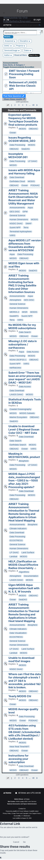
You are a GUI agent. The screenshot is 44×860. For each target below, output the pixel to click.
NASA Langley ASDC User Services (26, 801)
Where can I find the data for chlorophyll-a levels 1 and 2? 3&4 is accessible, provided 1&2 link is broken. (24, 680)
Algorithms (24, 572)
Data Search (25, 332)
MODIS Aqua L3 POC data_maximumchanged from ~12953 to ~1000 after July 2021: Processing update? (24, 480)
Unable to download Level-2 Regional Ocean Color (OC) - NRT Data (23, 429)
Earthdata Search (18, 445)
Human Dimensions (19, 219)
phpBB (15, 811)
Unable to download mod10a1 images (21, 659)
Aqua (30, 207)
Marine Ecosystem (18, 417)
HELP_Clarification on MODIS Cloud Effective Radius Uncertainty (23, 565)
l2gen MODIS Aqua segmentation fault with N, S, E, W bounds (23, 588)
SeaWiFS (14, 316)
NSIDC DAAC (16, 223)
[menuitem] (16, 793)
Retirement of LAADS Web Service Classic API (23, 86)
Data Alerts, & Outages (13, 65)
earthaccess (15, 368)
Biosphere (24, 461)
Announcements (17, 207)
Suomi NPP (15, 227)
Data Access (33, 352)
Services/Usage (11, 50)
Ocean (13, 132)
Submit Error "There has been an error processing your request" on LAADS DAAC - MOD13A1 (24, 377)
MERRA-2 (14, 312)
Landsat (13, 556)
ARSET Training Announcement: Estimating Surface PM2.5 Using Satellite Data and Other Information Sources (22, 284)
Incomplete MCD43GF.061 (18, 155)
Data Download (17, 177)
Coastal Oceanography (20, 409)
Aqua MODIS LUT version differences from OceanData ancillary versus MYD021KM (24, 245)
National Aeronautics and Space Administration (22, 804)
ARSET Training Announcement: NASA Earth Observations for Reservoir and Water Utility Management (23, 197)
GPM (25, 211)
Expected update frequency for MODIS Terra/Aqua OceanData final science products (23, 119)
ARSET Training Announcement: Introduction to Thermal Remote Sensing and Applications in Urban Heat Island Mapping (23, 512)
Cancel (16, 842)
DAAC (7, 46)
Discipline (24, 41)
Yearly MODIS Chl (19, 696)
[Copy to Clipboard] (1, 858)
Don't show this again (11, 33)
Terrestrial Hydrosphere (21, 231)
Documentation (31, 576)
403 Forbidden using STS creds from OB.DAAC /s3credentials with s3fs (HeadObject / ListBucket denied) (24, 732)
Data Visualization (18, 633)
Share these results (13, 99)
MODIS (22, 129)
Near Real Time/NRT (19, 746)
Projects (19, 46)
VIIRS (12, 235)
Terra (25, 227)
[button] (8, 105)
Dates (26, 50)
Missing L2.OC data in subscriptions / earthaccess (22, 344)
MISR (24, 312)
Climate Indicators (18, 528)
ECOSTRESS (16, 540)
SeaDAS (25, 149)
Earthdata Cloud (17, 181)
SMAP (29, 223)
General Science (17, 215)
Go (24, 842)
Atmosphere (15, 300)
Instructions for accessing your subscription (18, 759)
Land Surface (28, 552)
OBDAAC (33, 129)
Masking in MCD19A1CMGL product (24, 455)
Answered (9, 41)
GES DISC (15, 211)
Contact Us (22, 808)
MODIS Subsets (27, 413)
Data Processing (17, 145)
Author (7, 55)
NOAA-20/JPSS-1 (18, 359)
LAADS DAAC (16, 394)
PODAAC (35, 185)
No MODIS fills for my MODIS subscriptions (22, 326)
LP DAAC (32, 161)
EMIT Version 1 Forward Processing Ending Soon (24, 74)
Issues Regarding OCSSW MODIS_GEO (21, 139)
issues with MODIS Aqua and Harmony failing (24, 172)
